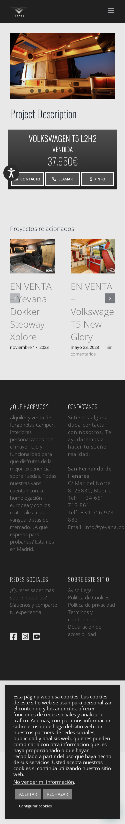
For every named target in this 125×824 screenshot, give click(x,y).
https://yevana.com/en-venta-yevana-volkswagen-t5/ (91, 248)
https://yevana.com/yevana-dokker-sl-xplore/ (31, 248)
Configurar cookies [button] (35, 805)
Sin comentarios (92, 350)
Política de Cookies (88, 597)
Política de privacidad (91, 604)
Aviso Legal (80, 590)
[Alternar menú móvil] (111, 10)
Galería (32, 264)
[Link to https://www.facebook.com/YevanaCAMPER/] (13, 636)
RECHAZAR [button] (57, 794)
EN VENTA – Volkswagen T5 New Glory (95, 311)
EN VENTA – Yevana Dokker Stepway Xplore (31, 311)
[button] (15, 298)
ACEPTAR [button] (28, 794)
